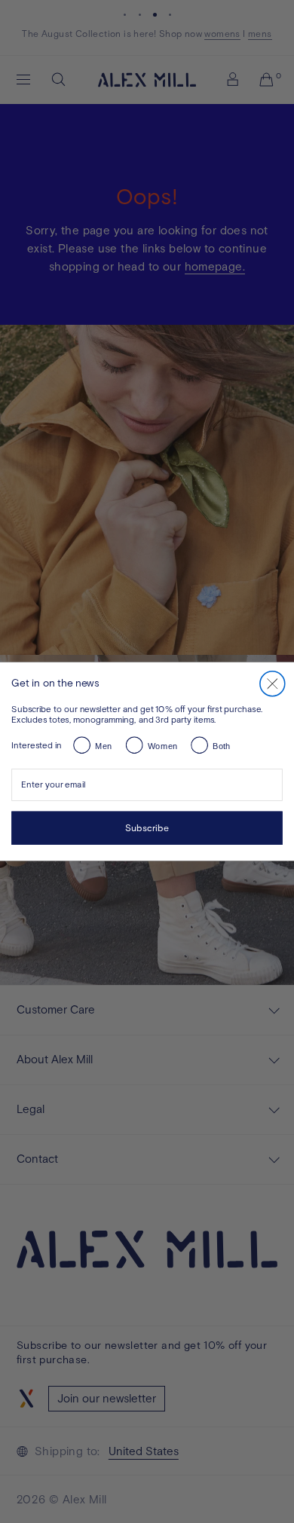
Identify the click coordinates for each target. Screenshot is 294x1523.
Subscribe (146, 827)
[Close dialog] (272, 683)
